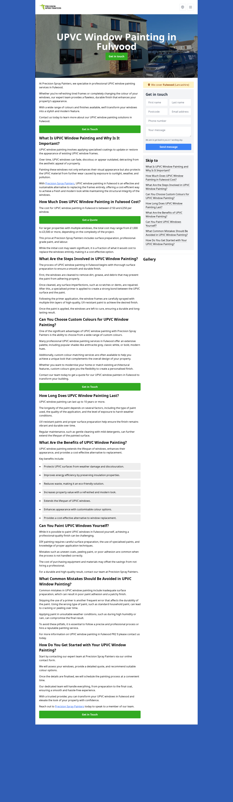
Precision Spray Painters (59, 183)
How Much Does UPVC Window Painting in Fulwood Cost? (164, 177)
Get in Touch (90, 129)
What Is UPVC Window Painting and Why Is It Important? (167, 168)
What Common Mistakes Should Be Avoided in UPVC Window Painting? (167, 233)
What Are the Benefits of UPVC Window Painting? (164, 214)
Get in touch (116, 56)
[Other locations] (182, 7)
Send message (169, 147)
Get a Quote (89, 220)
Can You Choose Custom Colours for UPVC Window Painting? (167, 196)
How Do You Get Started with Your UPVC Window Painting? (166, 242)
